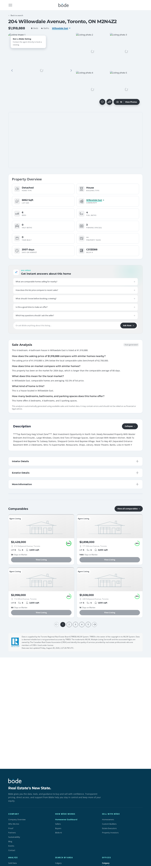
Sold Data (12, 863)
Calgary (58, 863)
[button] (12, 70)
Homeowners (108, 819)
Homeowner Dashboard (66, 819)
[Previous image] (12, 70)
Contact (11, 850)
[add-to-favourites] (102, 102)
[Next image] (71, 70)
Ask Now (127, 325)
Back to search (17, 15)
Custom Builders (109, 824)
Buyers (58, 828)
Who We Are (13, 824)
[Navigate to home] (63, 5)
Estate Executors (109, 828)
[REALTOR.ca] (15, 642)
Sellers (58, 824)
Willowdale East (60, 28)
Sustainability (14, 837)
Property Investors (110, 832)
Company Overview (17, 819)
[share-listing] (109, 102)
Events (11, 846)
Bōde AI (58, 832)
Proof (10, 828)
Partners (12, 832)
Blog (10, 841)
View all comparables (127, 508)
